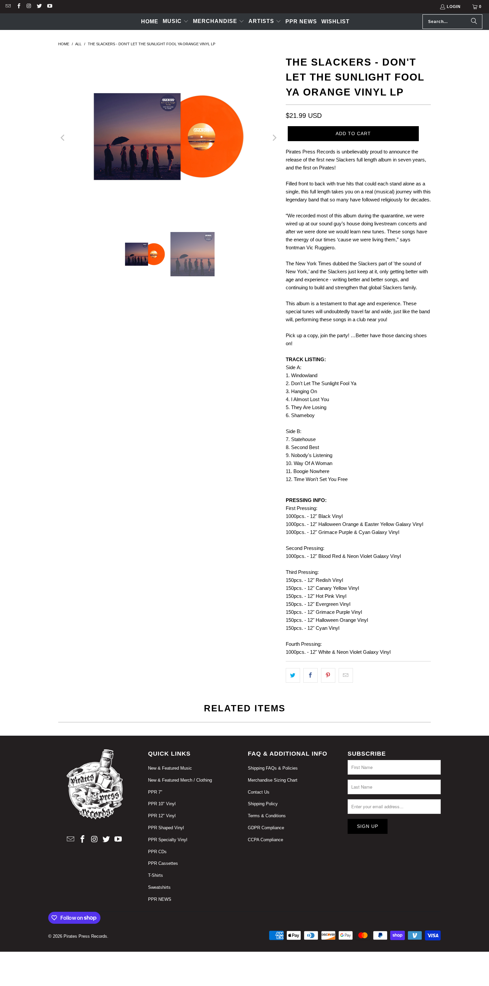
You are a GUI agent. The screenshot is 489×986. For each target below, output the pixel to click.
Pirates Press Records (85, 936)
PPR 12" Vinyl (162, 815)
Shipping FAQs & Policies (273, 768)
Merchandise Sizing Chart (272, 780)
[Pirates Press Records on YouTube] (49, 6)
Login (454, 6)
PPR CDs (157, 851)
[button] (176, 21)
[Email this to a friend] (346, 675)
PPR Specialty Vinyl (167, 839)
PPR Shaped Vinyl (166, 827)
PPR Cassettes (163, 863)
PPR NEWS (159, 899)
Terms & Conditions (267, 815)
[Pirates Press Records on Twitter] (39, 6)
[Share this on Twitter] (293, 675)
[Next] (274, 137)
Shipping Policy (263, 803)
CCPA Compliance (265, 839)
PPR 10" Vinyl (162, 803)
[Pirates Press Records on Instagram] (29, 6)
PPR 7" (155, 792)
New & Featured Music (170, 768)
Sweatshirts (159, 887)
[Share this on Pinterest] (328, 675)
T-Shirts (155, 875)
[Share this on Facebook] (310, 675)
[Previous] (63, 137)
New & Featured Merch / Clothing (180, 780)
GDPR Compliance (266, 827)
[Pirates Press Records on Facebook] (18, 6)
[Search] (474, 21)
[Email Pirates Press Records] (8, 6)
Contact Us (258, 792)
